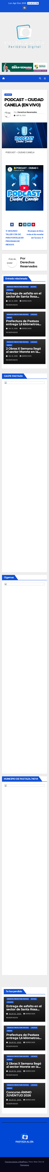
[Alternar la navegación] (45, 79)
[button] (40, 78)
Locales (8, 94)
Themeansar (24, 1165)
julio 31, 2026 (15, 1014)
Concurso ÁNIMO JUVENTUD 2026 (18, 1093)
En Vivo (33, 286)
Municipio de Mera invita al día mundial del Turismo (35, 234)
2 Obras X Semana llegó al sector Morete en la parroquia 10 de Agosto (23, 352)
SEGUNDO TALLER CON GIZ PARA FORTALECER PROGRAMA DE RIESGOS (14, 238)
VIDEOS (9, 317)
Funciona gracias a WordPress (16, 1162)
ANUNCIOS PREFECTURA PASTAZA (17, 286)
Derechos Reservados (27, 112)
